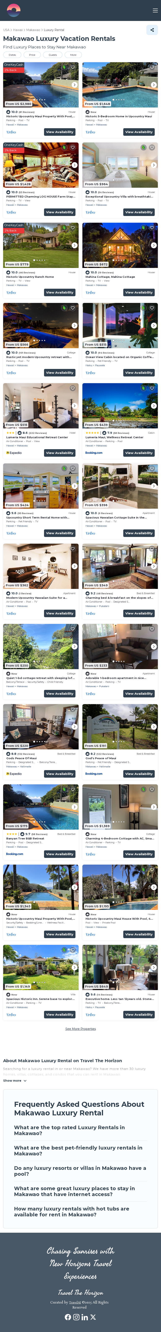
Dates (12, 54)
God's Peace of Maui (101, 758)
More (73, 54)
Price (32, 54)
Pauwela (100, 365)
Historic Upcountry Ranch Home (30, 276)
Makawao (22, 124)
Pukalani (104, 606)
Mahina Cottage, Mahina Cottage (110, 276)
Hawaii (10, 124)
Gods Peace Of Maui (21, 758)
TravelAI (75, 1303)
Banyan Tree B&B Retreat (25, 838)
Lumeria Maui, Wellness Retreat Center (114, 437)
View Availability (59, 132)
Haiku (89, 365)
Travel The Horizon (80, 1292)
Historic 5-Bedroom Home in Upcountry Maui (119, 116)
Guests (53, 54)
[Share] (152, 30)
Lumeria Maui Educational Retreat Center (37, 437)
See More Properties (80, 1029)
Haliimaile (25, 766)
